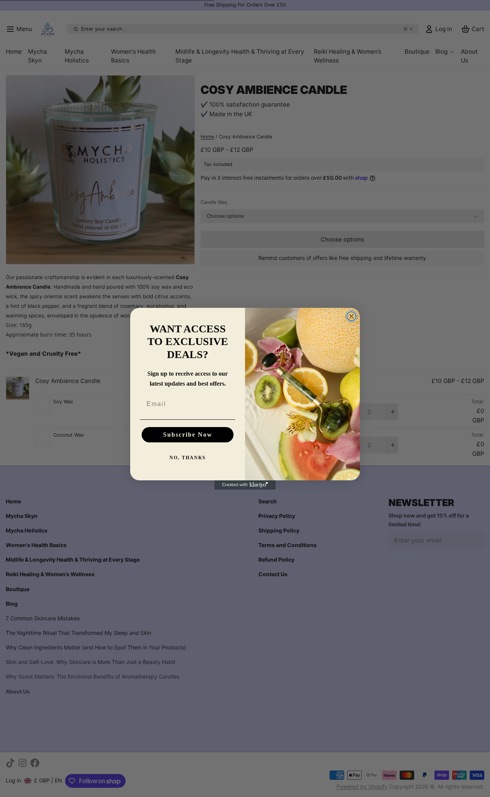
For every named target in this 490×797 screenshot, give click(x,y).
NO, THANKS (188, 457)
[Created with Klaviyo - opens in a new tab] (245, 485)
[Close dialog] (351, 316)
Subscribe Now (187, 434)
